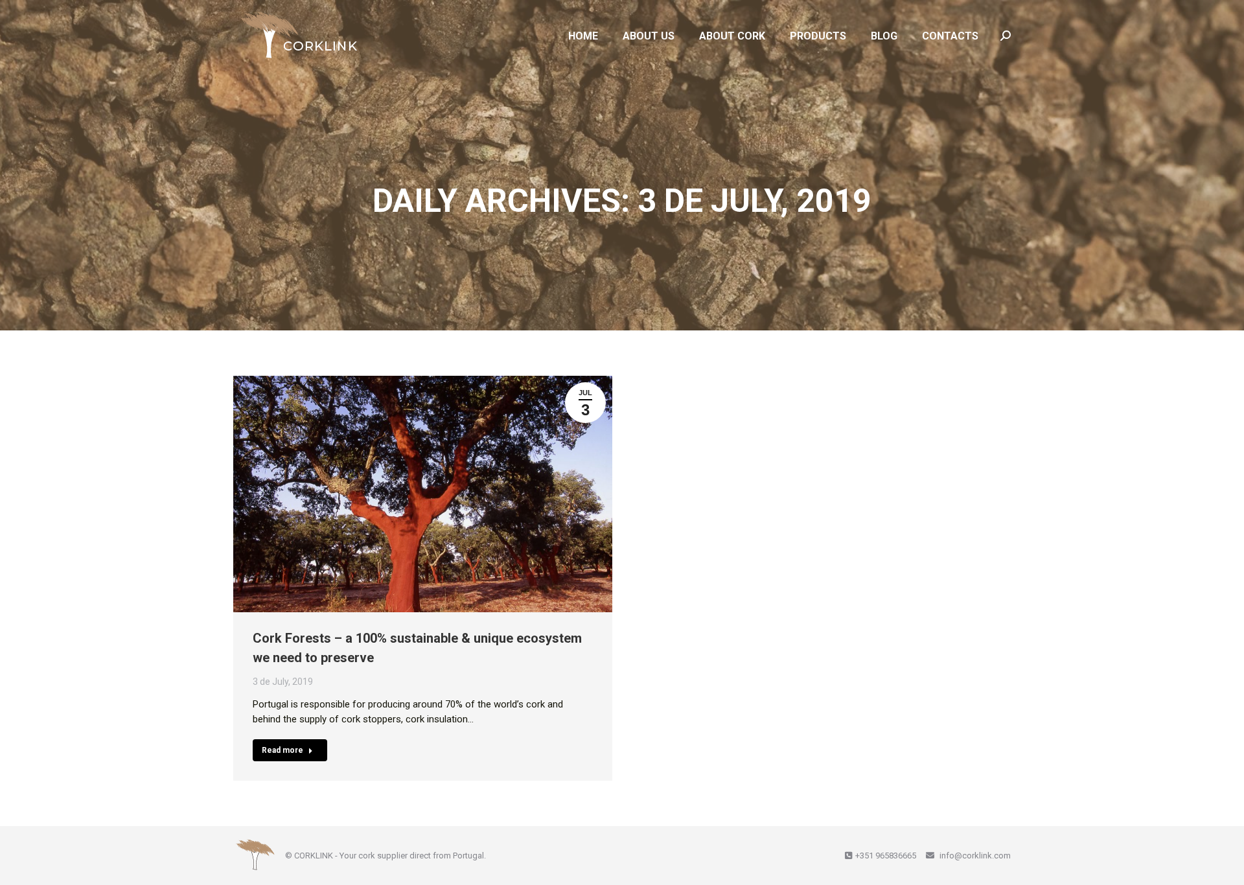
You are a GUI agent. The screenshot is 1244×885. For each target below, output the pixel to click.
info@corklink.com (974, 855)
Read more (282, 750)
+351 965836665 (885, 855)
